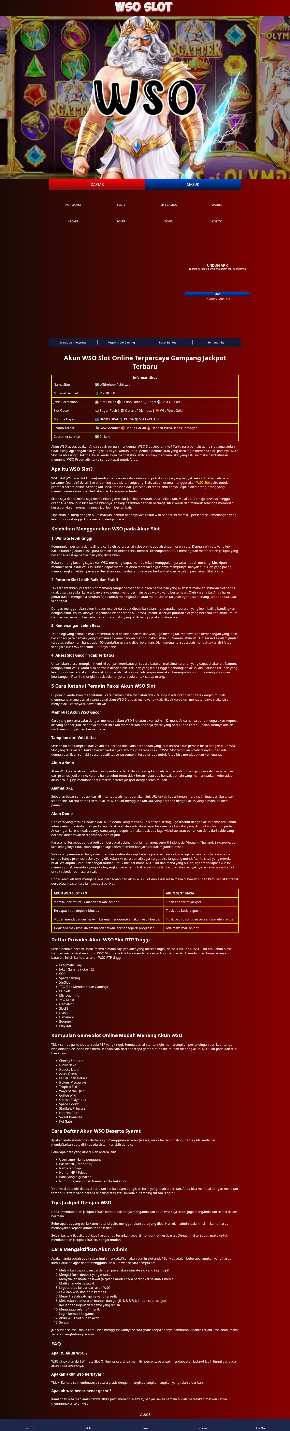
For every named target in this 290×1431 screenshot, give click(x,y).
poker (121, 221)
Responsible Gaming (121, 342)
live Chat (261, 1428)
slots (121, 204)
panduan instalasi (218, 299)
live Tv (217, 221)
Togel (169, 221)
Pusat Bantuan (168, 342)
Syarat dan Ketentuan (73, 342)
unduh (217, 294)
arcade (73, 221)
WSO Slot (203, 482)
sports (217, 204)
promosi (203, 1428)
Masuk (193, 184)
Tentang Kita (216, 342)
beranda (29, 1428)
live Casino (169, 204)
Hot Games (73, 204)
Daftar (97, 184)
